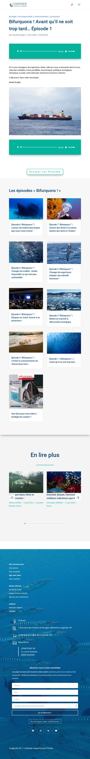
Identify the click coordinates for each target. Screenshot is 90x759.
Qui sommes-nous (16, 564)
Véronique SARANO (55, 502)
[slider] (70, 51)
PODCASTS (43, 35)
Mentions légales (15, 607)
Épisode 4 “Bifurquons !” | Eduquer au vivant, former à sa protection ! (25, 317)
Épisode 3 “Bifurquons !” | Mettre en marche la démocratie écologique (61, 318)
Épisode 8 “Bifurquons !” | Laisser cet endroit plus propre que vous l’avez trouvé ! (25, 227)
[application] (45, 51)
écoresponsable (25, 16)
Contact (12, 611)
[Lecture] (18, 51)
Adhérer (12, 604)
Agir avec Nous (15, 575)
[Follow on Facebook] (33, 730)
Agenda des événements (18, 597)
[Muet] (66, 51)
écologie (12, 16)
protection (55, 16)
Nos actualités (14, 571)
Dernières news (15, 589)
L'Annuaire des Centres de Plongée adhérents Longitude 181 (45, 627)
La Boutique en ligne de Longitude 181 (35, 635)
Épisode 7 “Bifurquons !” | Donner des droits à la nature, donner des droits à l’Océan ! (63, 227)
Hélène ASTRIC (15, 502)
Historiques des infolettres (45, 721)
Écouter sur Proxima (45, 171)
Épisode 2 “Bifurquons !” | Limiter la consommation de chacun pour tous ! (24, 360)
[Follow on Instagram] (40, 730)
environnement (41, 16)
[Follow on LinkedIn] (48, 730)
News (18, 506)
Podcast (21, 620)
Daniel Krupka (19, 35)
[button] (12, 497)
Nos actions (13, 568)
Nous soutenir (14, 579)
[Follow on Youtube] (56, 730)
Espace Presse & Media (18, 593)
